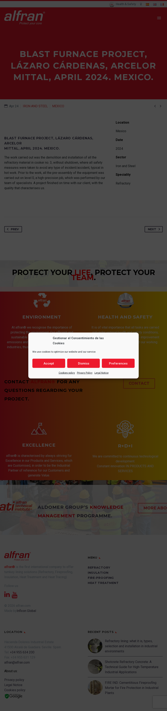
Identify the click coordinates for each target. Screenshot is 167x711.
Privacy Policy (84, 372)
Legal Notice (101, 372)
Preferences (118, 363)
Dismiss (83, 363)
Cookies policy (67, 372)
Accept (49, 363)
